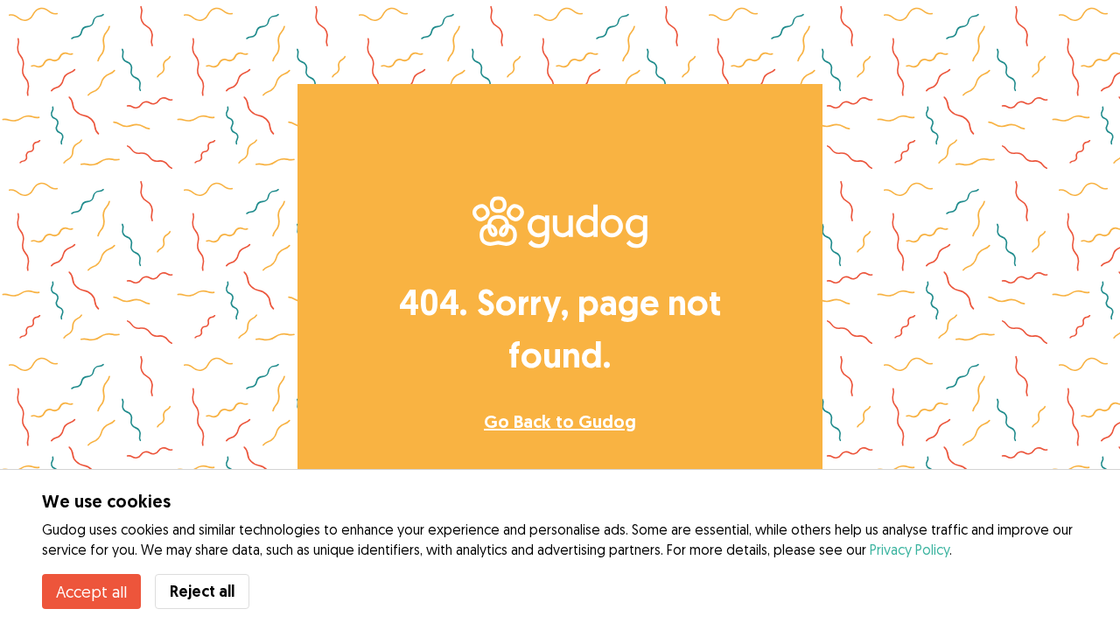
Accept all (91, 591)
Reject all (202, 591)
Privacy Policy (909, 549)
